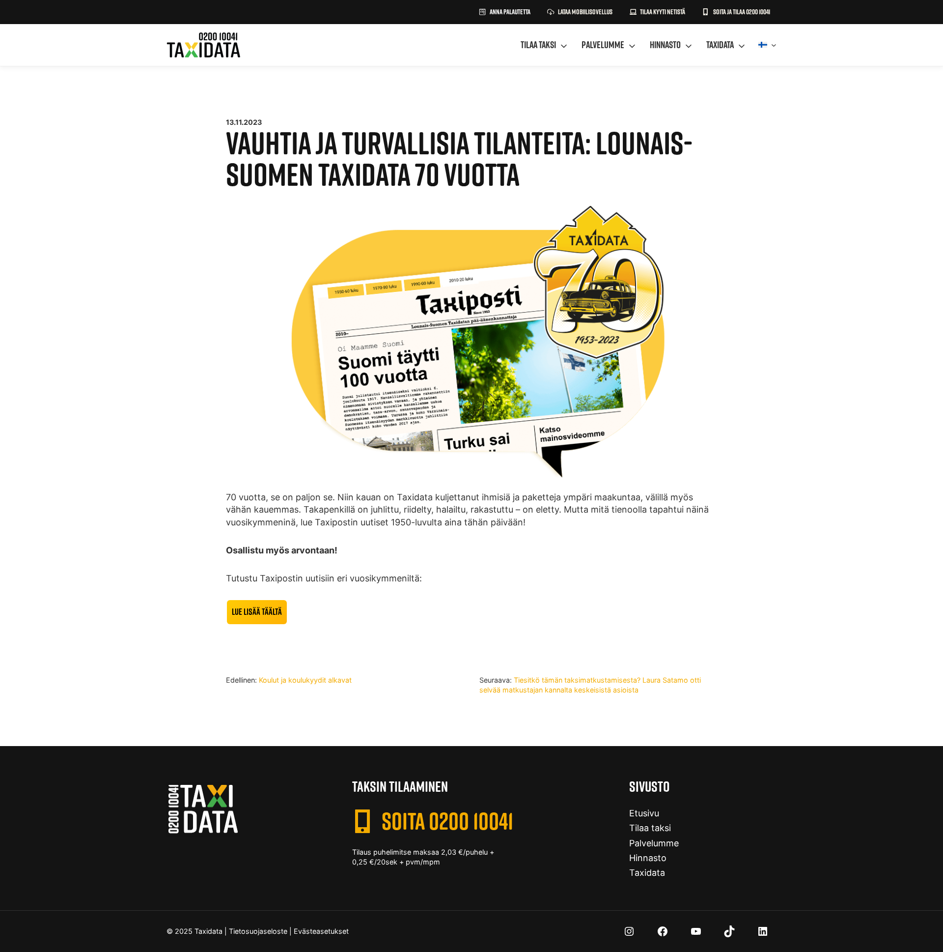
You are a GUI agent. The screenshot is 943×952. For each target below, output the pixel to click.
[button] (657, 12)
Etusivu (644, 813)
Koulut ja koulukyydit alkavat (305, 680)
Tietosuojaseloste (258, 931)
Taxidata (720, 45)
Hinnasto (665, 45)
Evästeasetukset (321, 931)
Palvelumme (603, 45)
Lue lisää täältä (257, 612)
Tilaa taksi (538, 45)
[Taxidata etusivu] (203, 45)
